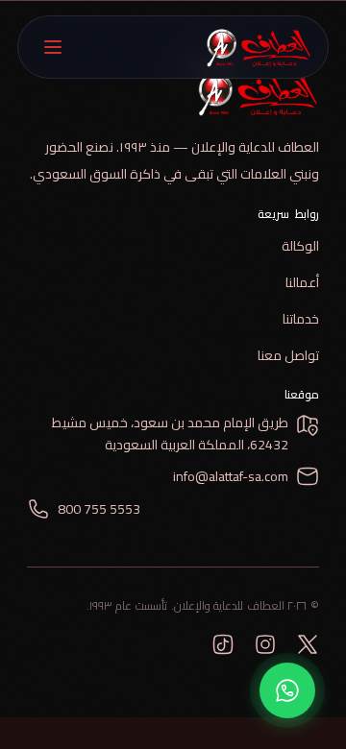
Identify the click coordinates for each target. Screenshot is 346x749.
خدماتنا (301, 318)
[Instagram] (265, 644)
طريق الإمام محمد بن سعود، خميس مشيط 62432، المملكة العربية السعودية (170, 434)
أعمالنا (302, 282)
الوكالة (300, 245)
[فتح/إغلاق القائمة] (53, 47)
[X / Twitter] (307, 644)
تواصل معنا (288, 355)
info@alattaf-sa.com (230, 476)
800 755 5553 (99, 508)
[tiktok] (223, 644)
